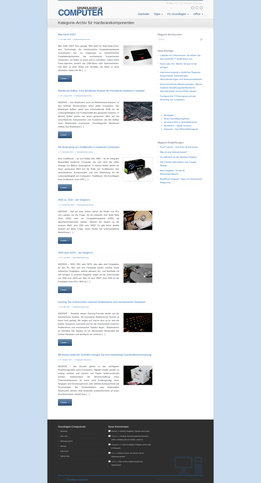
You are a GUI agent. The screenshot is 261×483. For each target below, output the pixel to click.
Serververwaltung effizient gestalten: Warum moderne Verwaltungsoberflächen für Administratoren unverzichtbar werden (181, 87)
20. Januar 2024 (66, 96)
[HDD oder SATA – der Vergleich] (138, 273)
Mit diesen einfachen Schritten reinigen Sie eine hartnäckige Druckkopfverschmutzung (104, 354)
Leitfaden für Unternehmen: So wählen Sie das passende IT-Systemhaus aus (180, 57)
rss (201, 8)
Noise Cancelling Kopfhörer (177, 118)
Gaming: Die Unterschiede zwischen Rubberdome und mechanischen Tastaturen (102, 302)
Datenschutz (65, 456)
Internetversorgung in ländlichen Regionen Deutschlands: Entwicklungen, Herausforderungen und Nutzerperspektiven (181, 75)
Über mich (64, 436)
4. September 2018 (67, 205)
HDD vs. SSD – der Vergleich (74, 200)
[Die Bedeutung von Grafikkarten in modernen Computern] (138, 169)
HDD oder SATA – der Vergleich (75, 252)
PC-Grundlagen (176, 14)
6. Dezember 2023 (67, 152)
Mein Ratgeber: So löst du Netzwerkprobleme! (172, 172)
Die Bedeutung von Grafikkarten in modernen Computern (89, 147)
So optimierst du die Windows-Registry (178, 157)
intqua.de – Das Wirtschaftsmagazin (181, 129)
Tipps (157, 14)
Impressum (64, 451)
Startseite (143, 14)
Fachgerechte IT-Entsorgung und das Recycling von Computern (178, 98)
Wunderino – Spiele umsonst (177, 125)
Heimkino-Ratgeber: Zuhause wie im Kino (134, 431)
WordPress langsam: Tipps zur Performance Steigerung (181, 181)
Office (196, 14)
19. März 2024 (66, 39)
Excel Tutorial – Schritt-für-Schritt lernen (179, 147)
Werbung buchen (66, 441)
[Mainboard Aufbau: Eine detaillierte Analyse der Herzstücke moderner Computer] (138, 111)
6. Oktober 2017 (66, 360)
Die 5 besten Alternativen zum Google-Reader (178, 164)
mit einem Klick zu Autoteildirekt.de (180, 122)
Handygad (169, 115)
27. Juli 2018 (65, 257)
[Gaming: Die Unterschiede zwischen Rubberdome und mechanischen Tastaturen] (138, 322)
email (197, 8)
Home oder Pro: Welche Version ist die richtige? (178, 65)
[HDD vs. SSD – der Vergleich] (138, 220)
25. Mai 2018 (65, 307)
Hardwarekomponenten (82, 39)
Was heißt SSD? (67, 34)
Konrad (114, 431)
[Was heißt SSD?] (138, 55)
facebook (193, 8)
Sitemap (63, 446)
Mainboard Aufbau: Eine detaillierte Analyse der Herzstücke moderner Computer (101, 90)
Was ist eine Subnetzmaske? (173, 152)
